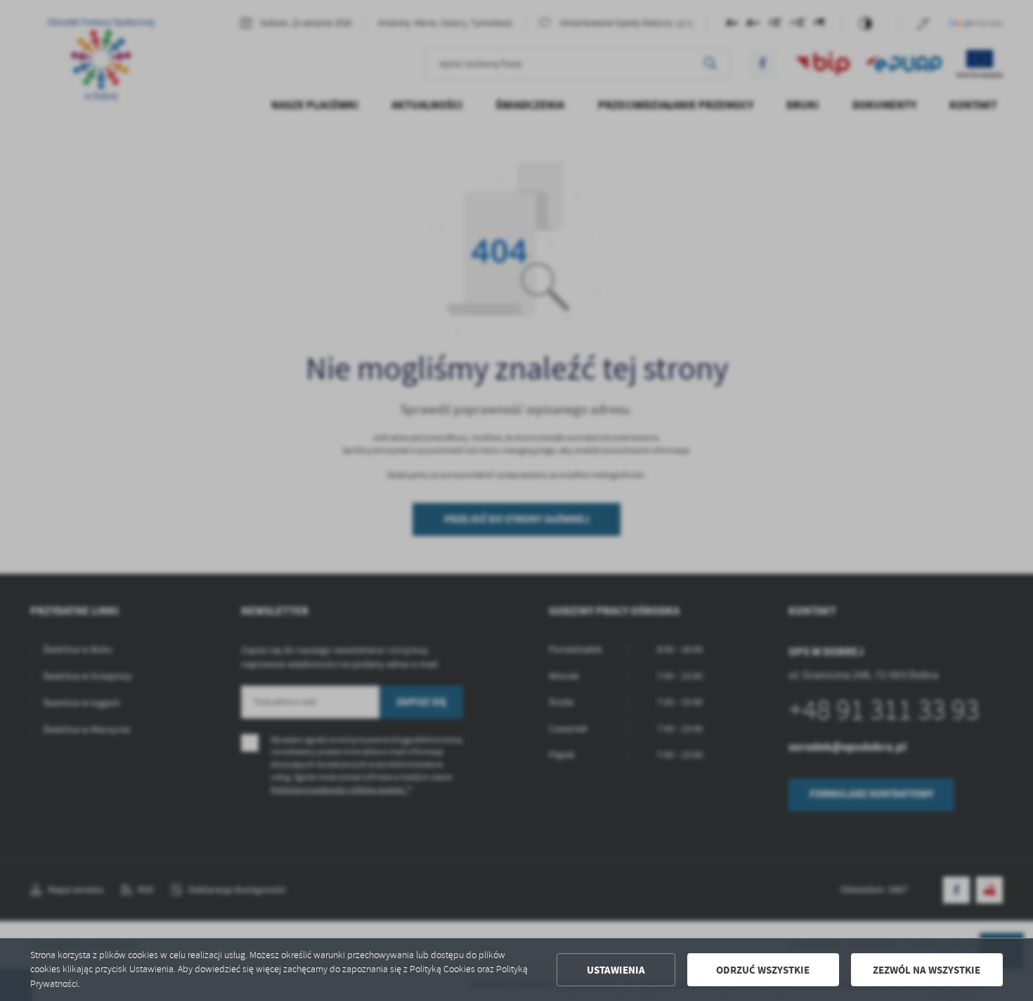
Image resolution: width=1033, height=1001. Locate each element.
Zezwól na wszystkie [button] (926, 970)
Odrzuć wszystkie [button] (763, 970)
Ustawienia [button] (616, 970)
